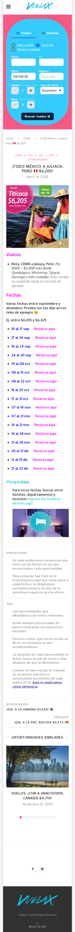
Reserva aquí (44, 329)
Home (10, 138)
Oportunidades (38, 159)
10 (54, 817)
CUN (30, 155)
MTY (51, 155)
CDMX (26, 138)
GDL (41, 155)
